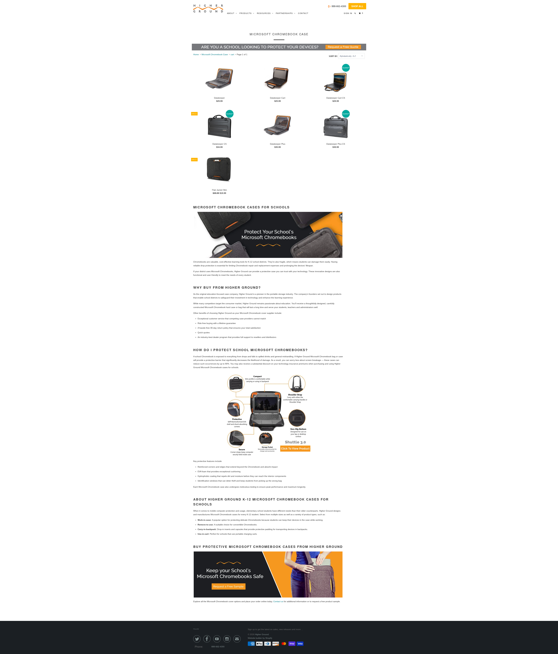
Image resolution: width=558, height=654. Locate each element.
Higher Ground (262, 634)
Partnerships (285, 13)
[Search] (355, 13)
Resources (264, 13)
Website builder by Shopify (260, 638)
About (231, 13)
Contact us (278, 601)
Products (246, 13)
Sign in (348, 13)
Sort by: (333, 56)
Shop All (357, 6)
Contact (303, 13)
